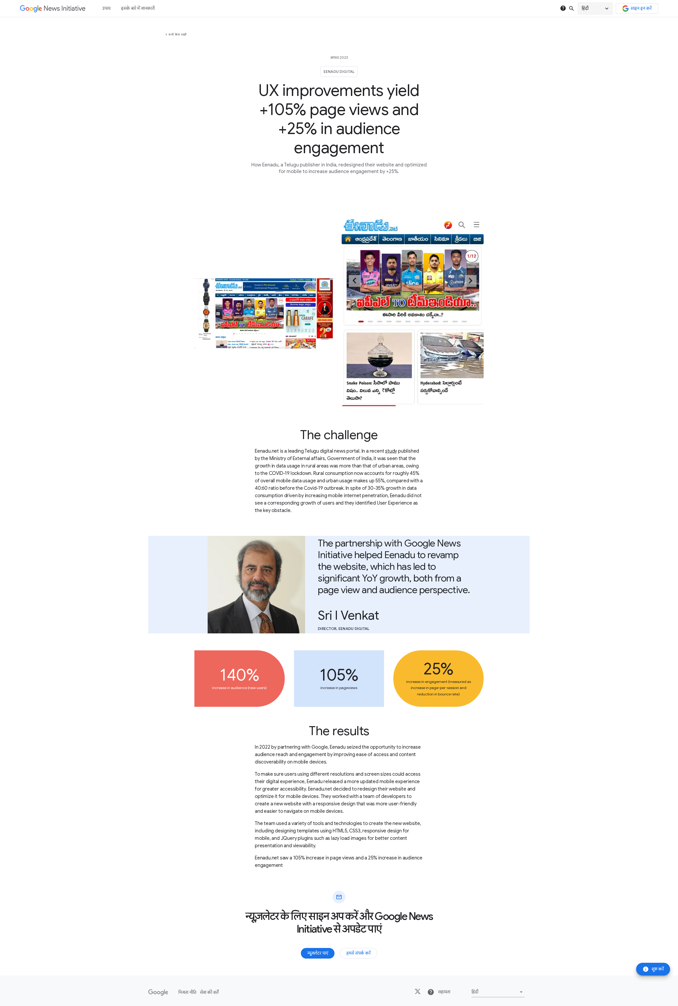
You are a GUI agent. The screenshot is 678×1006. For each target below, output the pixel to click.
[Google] (158, 992)
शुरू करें (653, 969)
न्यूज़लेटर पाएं (317, 953)
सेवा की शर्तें (209, 992)
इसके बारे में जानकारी (138, 8)
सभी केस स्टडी (177, 34)
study (391, 451)
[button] (595, 8)
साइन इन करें (641, 8)
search (571, 8)
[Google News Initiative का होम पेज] (52, 8)
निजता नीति (187, 992)
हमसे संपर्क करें (358, 953)
